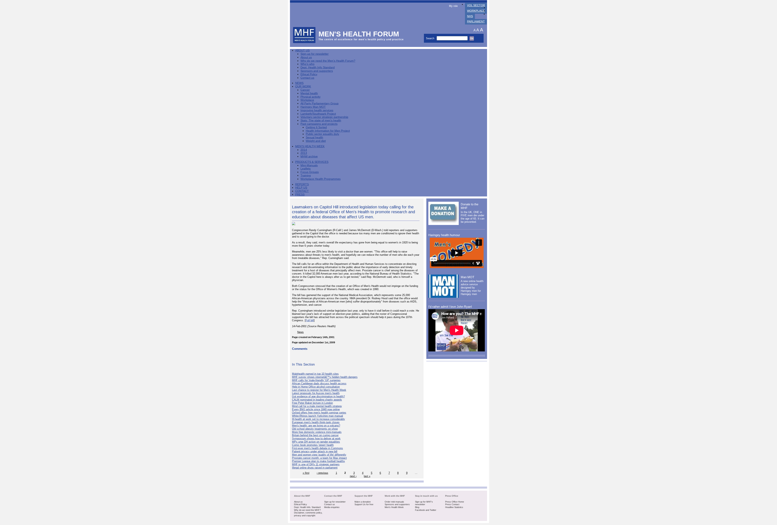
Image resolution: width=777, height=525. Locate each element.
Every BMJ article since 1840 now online (316, 409)
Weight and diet (316, 140)
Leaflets (305, 168)
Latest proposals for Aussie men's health (316, 393)
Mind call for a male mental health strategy (317, 406)
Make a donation (363, 502)
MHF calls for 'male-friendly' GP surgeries (316, 380)
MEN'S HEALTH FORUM (358, 34)
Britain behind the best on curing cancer (315, 435)
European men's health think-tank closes (316, 422)
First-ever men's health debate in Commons (317, 448)
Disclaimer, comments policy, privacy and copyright (308, 514)
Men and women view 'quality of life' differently (319, 454)
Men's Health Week (310, 146)
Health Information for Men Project (328, 130)
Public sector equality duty (322, 134)
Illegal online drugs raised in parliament (315, 467)
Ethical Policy (308, 74)
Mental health (309, 93)
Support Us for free (364, 504)
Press (300, 194)
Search (430, 38)
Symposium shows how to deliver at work (316, 438)
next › (353, 476)
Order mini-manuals (394, 502)
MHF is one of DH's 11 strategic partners (316, 464)
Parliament (476, 21)
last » (367, 476)
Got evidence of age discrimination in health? (318, 396)
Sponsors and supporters (316, 70)
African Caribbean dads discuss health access (319, 383)
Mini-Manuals (309, 165)
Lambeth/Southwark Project (318, 113)
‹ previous (322, 472)
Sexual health (314, 137)
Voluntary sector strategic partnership (324, 117)
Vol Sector (476, 5)
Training (305, 175)
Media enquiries (332, 507)
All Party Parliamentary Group (319, 103)
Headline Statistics (454, 507)
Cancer (305, 89)
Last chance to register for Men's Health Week (319, 389)
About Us (302, 50)
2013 (303, 153)
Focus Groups (309, 172)
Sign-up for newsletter (314, 53)
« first (306, 472)
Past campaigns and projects (319, 123)
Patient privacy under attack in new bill (314, 451)
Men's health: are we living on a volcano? (316, 425)
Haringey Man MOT (313, 106)
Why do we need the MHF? (307, 510)
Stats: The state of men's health (320, 120)
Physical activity (310, 96)
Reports (302, 184)
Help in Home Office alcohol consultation (316, 386)
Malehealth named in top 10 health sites (315, 373)
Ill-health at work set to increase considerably (318, 419)
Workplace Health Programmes (320, 178)
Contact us (307, 77)
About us (306, 57)
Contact (302, 191)
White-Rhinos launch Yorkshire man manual (317, 415)
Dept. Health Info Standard (317, 67)
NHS (470, 16)
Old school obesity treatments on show (315, 428)
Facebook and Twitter (425, 510)
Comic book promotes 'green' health (313, 445)
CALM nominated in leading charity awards (317, 399)
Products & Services (311, 161)
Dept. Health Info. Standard (307, 507)
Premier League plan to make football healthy (318, 461)
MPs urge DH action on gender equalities (316, 441)
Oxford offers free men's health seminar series (319, 412)
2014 (303, 149)
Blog (417, 507)
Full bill (310, 320)
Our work (303, 86)
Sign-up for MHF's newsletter (424, 503)
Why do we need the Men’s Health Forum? (327, 60)
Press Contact (452, 504)
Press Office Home (454, 502)
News (299, 83)
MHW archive (309, 156)
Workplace (476, 10)
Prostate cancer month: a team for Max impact (319, 457)
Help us (301, 187)
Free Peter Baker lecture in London (312, 402)
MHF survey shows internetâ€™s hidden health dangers (325, 377)
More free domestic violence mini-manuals (317, 432)
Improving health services (316, 110)
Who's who (307, 64)
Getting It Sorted (316, 127)
